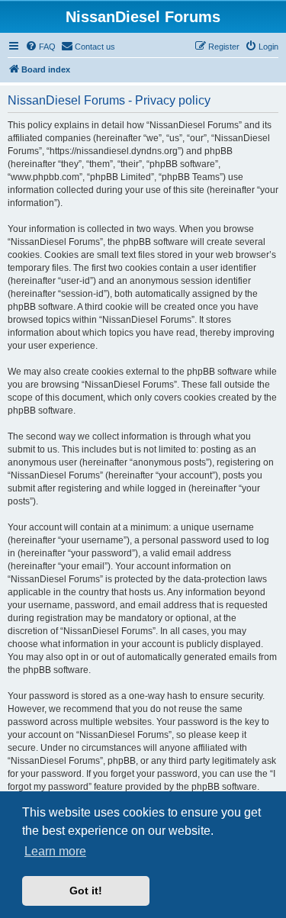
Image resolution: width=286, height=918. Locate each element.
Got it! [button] (85, 890)
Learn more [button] (55, 851)
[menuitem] (40, 46)
